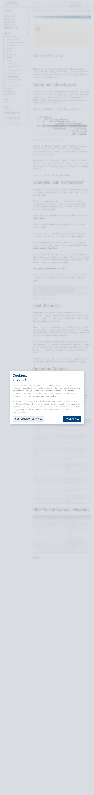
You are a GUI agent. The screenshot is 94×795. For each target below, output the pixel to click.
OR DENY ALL (28, 418)
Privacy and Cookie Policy (46, 396)
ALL (72, 418)
